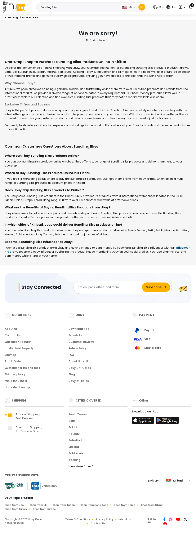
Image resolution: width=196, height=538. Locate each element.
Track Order (13, 361)
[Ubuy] (19, 7)
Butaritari (75, 440)
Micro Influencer (16, 381)
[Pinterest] (165, 524)
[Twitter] (185, 520)
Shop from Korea (124, 505)
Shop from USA (14, 505)
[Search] (141, 7)
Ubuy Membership (17, 387)
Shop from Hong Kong (94, 505)
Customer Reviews (81, 342)
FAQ (71, 355)
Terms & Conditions (77, 519)
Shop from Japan (63, 505)
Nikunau (74, 434)
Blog (72, 374)
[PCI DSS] (14, 485)
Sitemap (10, 355)
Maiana (74, 447)
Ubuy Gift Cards (80, 368)
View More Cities (80, 466)
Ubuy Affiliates (79, 381)
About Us (11, 329)
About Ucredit (78, 361)
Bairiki (73, 427)
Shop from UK (38, 505)
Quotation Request (18, 342)
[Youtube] (178, 520)
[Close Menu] (4, 8)
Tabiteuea (76, 453)
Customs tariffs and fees (22, 368)
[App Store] (143, 421)
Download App (79, 329)
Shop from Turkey (16, 509)
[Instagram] (171, 520)
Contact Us (13, 335)
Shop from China (152, 505)
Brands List (76, 335)
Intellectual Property (19, 348)
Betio (72, 421)
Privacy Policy (105, 519)
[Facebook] (165, 520)
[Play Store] (167, 421)
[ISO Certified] (42, 485)
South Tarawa (78, 414)
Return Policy (78, 348)
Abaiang (74, 460)
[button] (158, 7)
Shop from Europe (44, 509)
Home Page (12, 17)
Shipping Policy (15, 374)
